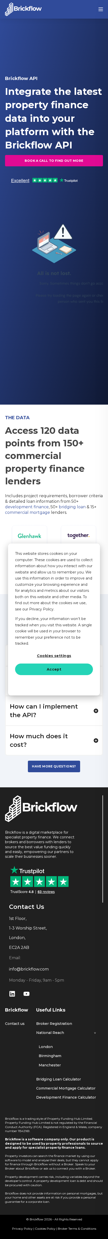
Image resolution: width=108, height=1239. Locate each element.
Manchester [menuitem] (50, 1065)
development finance (27, 507)
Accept (54, 669)
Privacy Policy (22, 1228)
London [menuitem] (46, 1047)
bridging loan (72, 507)
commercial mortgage (27, 512)
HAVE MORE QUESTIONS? (54, 766)
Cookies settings (54, 655)
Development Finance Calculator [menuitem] (66, 1097)
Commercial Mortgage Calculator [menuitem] (65, 1088)
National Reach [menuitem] (50, 1033)
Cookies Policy (45, 1228)
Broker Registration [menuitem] (54, 1024)
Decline (54, 682)
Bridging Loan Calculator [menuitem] (58, 1079)
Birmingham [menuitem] (50, 1056)
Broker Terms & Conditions (77, 1228)
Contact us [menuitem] (15, 1024)
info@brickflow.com (29, 969)
